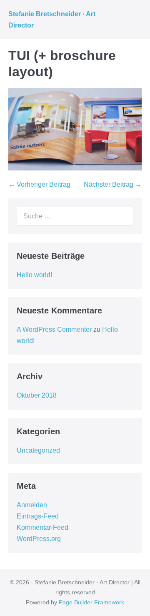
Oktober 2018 (37, 395)
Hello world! (34, 274)
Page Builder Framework (91, 602)
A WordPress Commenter (54, 329)
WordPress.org (39, 538)
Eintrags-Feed (38, 516)
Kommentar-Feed (42, 527)
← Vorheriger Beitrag (39, 184)
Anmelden (32, 504)
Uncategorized (38, 450)
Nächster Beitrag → (113, 184)
